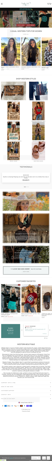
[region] (36, 330)
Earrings (31, 238)
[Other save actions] (39, 458)
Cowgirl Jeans (34, 257)
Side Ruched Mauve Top (22, 203)
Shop (36, 203)
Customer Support (7, 390)
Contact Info (6, 394)
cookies (11, 458)
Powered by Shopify (26, 411)
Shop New (21, 25)
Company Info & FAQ (8, 382)
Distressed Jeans (19, 257)
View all (26, 34)
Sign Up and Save (7, 386)
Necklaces (21, 238)
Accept (44, 458)
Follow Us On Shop (8, 398)
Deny (48, 458)
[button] (22, 330)
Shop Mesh (30, 25)
